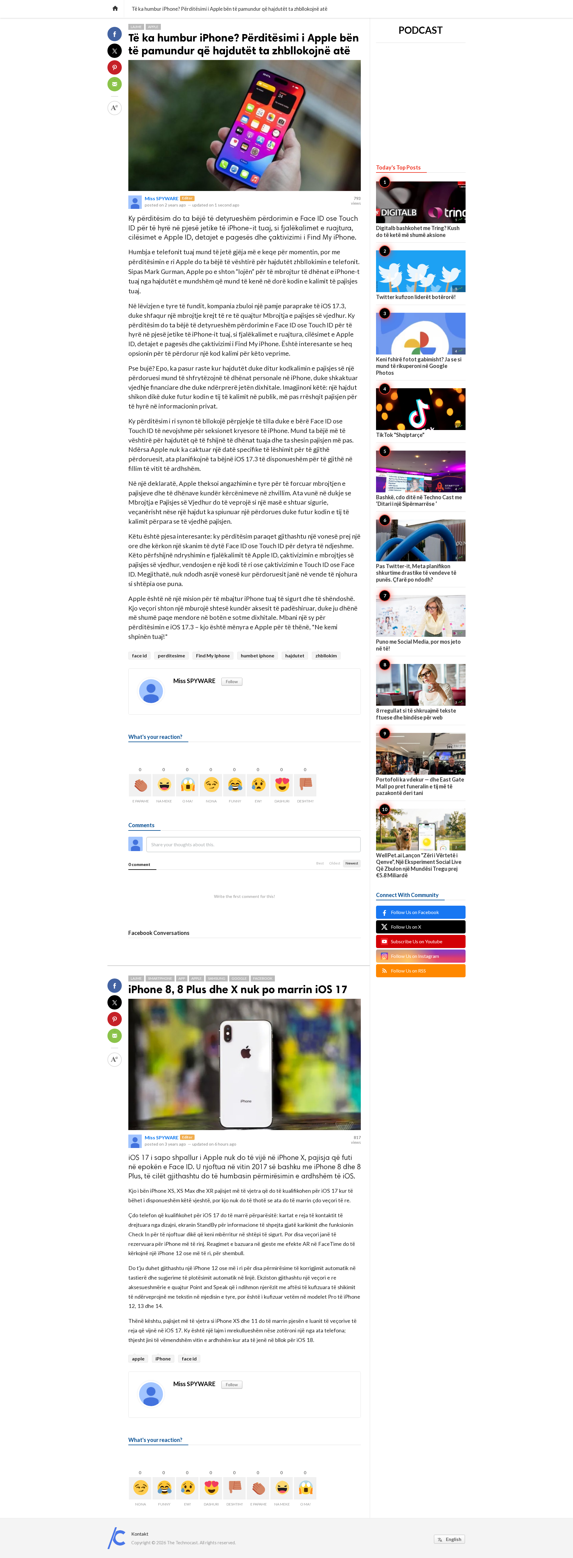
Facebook (262, 978)
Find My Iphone (213, 655)
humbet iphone (257, 655)
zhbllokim (326, 655)
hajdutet (294, 655)
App (181, 978)
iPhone (163, 1358)
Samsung (216, 978)
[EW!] (258, 785)
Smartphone (160, 978)
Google (239, 978)
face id (139, 655)
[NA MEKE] (164, 785)
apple (138, 1358)
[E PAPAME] (140, 785)
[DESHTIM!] (305, 785)
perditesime (171, 655)
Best (320, 863)
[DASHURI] (281, 785)
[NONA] (211, 785)
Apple (153, 26)
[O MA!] (187, 785)
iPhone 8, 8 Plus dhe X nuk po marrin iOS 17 (238, 989)
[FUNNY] (234, 785)
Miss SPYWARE (161, 198)
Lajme (136, 26)
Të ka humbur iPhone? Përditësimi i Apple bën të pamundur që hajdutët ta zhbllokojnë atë (243, 44)
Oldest (334, 863)
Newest (352, 863)
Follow (232, 681)
